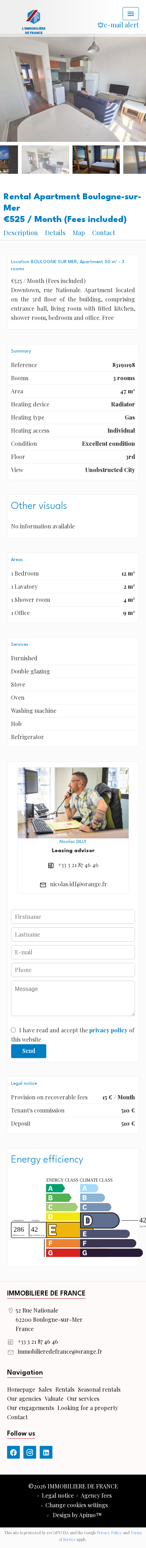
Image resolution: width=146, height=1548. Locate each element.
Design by (76, 1515)
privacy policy (108, 1030)
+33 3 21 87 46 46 (78, 865)
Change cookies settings (76, 1505)
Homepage (33, 21)
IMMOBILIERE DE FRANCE (46, 1294)
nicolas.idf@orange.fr (78, 884)
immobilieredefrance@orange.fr (60, 1351)
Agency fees (96, 1495)
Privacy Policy (109, 1532)
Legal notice (58, 1495)
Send (28, 1050)
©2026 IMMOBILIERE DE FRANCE (73, 1486)
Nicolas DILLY (73, 841)
